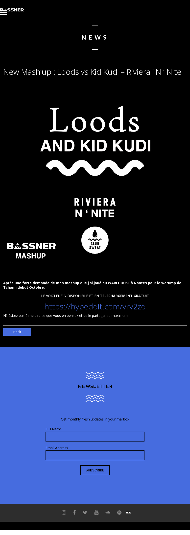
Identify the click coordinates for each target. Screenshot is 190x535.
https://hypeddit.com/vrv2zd (95, 306)
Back (17, 331)
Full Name (54, 429)
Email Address (57, 447)
